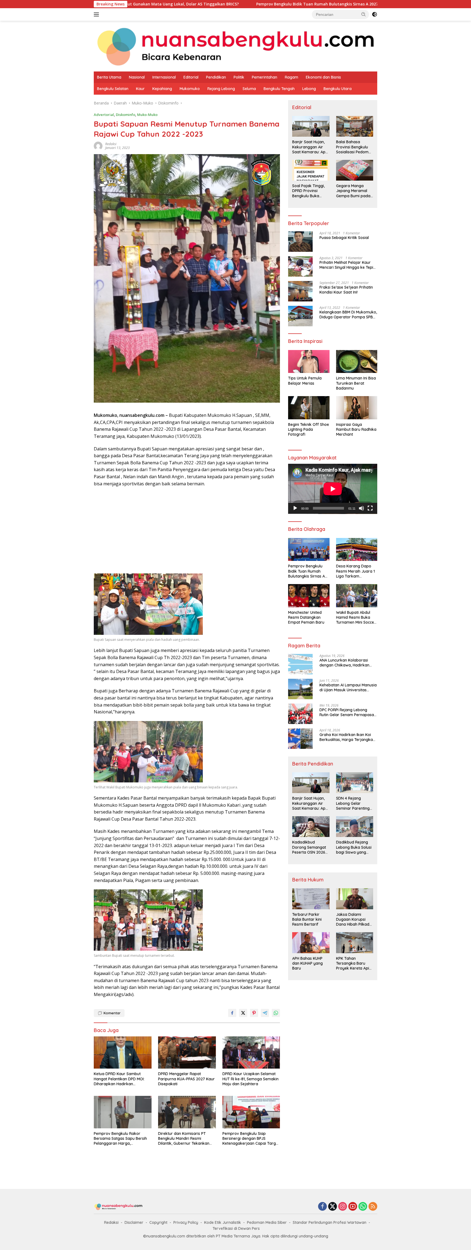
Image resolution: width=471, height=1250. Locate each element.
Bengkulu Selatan (112, 88)
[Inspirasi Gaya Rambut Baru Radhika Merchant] (356, 407)
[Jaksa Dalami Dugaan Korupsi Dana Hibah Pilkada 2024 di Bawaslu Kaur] (354, 898)
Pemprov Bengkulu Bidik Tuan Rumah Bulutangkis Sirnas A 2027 (244, 4)
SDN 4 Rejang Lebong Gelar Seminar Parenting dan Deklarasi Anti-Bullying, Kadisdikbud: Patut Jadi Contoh (353, 803)
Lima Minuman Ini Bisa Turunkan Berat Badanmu (356, 383)
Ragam (291, 77)
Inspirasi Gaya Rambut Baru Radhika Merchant (356, 429)
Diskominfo (125, 114)
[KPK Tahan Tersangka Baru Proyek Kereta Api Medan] (354, 942)
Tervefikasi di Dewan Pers (236, 1228)
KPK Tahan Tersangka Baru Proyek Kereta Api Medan (352, 963)
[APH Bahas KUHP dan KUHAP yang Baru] (310, 942)
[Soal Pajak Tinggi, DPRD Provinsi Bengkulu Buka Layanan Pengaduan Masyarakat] (310, 170)
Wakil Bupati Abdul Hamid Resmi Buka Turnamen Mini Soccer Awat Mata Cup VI (356, 617)
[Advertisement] (187, 531)
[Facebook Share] (232, 1013)
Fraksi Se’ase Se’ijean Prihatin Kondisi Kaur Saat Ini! (346, 290)
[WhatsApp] (362, 1207)
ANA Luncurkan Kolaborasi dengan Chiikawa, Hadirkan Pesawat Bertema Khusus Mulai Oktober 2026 (347, 663)
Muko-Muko (147, 114)
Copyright (158, 1222)
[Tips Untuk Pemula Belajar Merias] (308, 361)
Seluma (249, 88)
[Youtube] (352, 1207)
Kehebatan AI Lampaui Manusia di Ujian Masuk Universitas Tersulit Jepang (348, 687)
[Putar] (295, 508)
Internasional (164, 77)
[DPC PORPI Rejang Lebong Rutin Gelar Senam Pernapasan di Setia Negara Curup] (300, 714)
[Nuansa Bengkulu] (235, 45)
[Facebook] (322, 1207)
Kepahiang (162, 88)
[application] (332, 489)
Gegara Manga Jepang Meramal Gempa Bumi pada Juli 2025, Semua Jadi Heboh (353, 190)
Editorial (190, 77)
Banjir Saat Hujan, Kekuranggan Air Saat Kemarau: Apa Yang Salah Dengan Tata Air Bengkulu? (310, 146)
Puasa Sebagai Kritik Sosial (344, 237)
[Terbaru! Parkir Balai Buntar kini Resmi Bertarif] (310, 898)
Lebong (309, 88)
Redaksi (111, 1222)
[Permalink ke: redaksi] (98, 145)
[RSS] (373, 1207)
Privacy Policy (185, 1222)
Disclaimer (134, 1222)
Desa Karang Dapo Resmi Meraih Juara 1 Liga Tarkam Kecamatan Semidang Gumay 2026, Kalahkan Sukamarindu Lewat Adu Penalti (356, 571)
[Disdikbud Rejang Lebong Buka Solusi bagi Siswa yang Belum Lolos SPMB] (354, 826)
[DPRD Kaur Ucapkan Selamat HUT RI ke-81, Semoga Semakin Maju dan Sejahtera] (251, 1052)
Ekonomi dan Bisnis (323, 77)
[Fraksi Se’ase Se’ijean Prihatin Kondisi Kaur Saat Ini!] (300, 291)
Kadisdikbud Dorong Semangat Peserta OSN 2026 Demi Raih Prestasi (309, 847)
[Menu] (97, 14)
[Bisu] (361, 508)
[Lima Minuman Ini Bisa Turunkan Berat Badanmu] (356, 361)
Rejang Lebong (221, 88)
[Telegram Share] (265, 1013)
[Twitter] (332, 1207)
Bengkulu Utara (338, 88)
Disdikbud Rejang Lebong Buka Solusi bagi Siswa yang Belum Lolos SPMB (354, 847)
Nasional (137, 77)
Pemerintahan (264, 77)
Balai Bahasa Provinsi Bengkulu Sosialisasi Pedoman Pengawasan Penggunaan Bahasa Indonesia (354, 146)
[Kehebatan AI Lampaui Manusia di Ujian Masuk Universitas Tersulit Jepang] (300, 689)
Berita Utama (109, 77)
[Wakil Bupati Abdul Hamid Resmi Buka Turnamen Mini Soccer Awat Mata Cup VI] (356, 595)
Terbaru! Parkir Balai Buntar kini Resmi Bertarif (307, 919)
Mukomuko (190, 88)
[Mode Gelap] (374, 14)
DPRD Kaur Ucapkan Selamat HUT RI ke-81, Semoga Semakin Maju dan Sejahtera (250, 1078)
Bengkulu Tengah (279, 88)
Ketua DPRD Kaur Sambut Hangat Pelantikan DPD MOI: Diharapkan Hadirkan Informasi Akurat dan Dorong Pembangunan (121, 1078)
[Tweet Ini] (243, 1013)
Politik (239, 77)
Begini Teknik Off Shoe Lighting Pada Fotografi (308, 429)
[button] (363, 14)
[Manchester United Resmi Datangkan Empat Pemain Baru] (308, 595)
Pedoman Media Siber (267, 1222)
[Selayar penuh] (370, 508)
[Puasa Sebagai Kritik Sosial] (300, 241)
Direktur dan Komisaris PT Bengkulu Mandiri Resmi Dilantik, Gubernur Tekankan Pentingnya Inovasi (183, 1138)
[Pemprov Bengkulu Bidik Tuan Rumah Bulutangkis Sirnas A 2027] (308, 549)
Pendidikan (216, 77)
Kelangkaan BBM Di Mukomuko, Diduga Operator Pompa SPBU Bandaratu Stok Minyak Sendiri (348, 314)
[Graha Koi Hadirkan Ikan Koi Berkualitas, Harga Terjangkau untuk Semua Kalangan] (300, 738)
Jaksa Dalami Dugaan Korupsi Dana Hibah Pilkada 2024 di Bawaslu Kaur (354, 919)
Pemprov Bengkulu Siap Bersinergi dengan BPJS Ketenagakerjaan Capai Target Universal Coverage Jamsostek (250, 1138)
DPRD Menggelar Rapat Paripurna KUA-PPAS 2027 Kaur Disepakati (186, 1078)
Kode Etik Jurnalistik (222, 1222)
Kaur (140, 88)
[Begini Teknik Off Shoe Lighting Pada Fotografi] (308, 407)
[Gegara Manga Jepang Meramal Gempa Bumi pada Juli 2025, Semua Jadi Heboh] (354, 170)
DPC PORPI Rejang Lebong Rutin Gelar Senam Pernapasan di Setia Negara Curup (347, 712)
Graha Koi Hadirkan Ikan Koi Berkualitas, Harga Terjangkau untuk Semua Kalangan (347, 737)
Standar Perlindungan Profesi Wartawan (329, 1222)
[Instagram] (342, 1207)
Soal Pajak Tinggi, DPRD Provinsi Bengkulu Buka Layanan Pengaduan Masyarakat (308, 190)
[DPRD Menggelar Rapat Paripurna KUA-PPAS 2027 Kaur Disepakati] (187, 1052)
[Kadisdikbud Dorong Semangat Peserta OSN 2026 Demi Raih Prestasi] (310, 826)
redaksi (110, 144)
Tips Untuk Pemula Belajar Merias (305, 380)
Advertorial (104, 114)
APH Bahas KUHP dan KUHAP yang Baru (307, 963)
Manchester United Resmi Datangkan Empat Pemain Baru (306, 617)
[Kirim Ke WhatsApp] (276, 1013)
